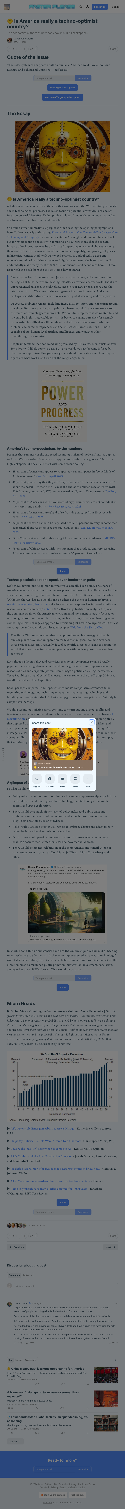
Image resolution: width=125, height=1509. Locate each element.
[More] (88, 779)
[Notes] (75, 779)
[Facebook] (50, 779)
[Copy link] (37, 779)
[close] (91, 722)
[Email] (62, 779)
